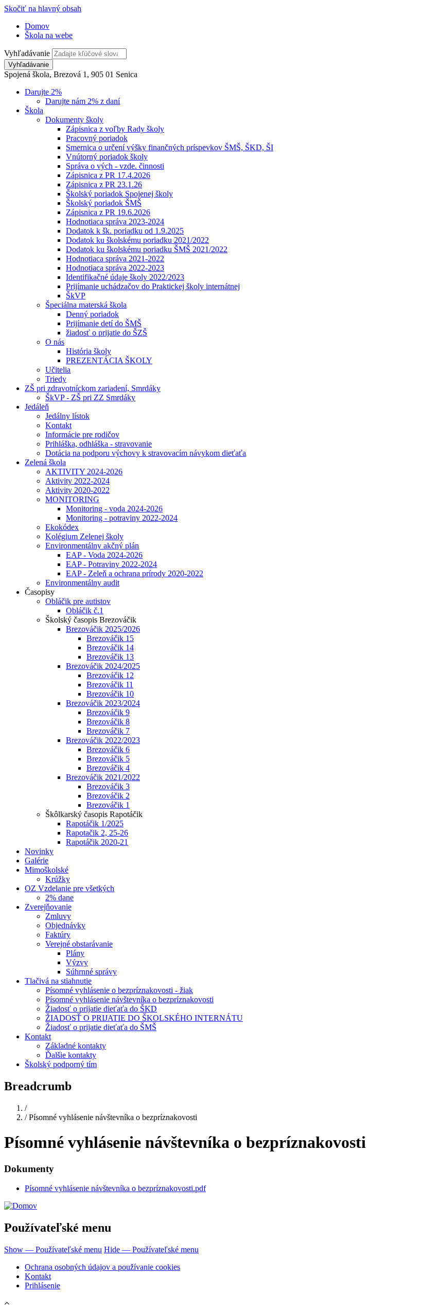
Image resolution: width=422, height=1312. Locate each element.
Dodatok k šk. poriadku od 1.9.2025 (125, 230)
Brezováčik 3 (108, 786)
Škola (34, 110)
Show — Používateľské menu (53, 1249)
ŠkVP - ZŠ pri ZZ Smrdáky (90, 397)
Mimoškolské (46, 869)
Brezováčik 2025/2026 (103, 629)
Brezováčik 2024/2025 (103, 666)
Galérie (36, 860)
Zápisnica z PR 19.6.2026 (108, 212)
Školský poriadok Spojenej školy (119, 193)
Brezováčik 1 (108, 805)
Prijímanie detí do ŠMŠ (104, 323)
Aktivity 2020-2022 (77, 490)
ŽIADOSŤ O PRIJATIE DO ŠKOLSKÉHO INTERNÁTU (144, 1018)
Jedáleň (37, 406)
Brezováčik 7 (108, 730)
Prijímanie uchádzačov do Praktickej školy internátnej (153, 286)
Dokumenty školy (74, 119)
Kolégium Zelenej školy (84, 536)
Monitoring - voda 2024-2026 (114, 508)
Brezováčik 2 (108, 795)
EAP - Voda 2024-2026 (104, 555)
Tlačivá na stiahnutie (58, 981)
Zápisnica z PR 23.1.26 (104, 184)
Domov (37, 26)
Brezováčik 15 (110, 638)
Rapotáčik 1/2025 (95, 823)
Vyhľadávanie (27, 53)
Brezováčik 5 (108, 758)
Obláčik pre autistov (78, 601)
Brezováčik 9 (108, 712)
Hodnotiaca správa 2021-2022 (115, 258)
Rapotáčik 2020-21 (97, 842)
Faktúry (58, 934)
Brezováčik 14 (110, 647)
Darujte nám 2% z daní (82, 101)
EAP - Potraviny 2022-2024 (111, 564)
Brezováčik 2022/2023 (103, 740)
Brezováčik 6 (108, 749)
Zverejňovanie (48, 906)
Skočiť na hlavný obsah (42, 8)
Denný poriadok (92, 314)
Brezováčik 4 (108, 768)
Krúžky (57, 879)
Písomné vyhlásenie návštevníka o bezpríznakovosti (129, 999)
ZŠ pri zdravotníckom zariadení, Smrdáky (93, 388)
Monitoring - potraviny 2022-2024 (122, 517)
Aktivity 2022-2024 (77, 480)
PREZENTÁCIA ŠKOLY (109, 360)
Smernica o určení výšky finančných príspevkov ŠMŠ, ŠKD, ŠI (169, 147)
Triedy (55, 379)
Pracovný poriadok (97, 138)
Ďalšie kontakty (70, 1055)
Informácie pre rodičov (82, 434)
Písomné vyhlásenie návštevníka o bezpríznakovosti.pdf (115, 1188)
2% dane (59, 897)
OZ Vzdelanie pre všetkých (69, 888)
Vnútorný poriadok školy (107, 156)
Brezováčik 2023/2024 (103, 703)
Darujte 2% (43, 91)
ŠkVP (75, 295)
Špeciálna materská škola (86, 304)
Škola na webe (49, 35)
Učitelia (58, 369)
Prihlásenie (42, 1285)
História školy (88, 351)
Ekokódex (62, 527)
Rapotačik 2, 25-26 (97, 832)
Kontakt (58, 425)
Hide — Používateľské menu (151, 1249)
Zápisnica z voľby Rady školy (115, 129)
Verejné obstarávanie (79, 943)
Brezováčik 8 (108, 721)
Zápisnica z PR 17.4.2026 (108, 175)
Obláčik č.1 (84, 610)
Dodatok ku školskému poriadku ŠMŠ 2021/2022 (146, 249)
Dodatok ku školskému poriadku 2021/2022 (137, 240)
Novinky (39, 851)
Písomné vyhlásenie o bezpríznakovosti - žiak (119, 990)
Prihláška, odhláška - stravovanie (98, 443)
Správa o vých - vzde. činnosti (115, 166)
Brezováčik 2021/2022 (103, 777)
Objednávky (65, 925)
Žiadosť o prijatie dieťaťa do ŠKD (101, 1008)
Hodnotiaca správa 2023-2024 (115, 221)
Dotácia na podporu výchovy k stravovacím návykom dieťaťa (145, 453)
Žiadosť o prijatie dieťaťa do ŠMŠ (100, 1027)
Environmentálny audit (82, 582)
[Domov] (20, 1205)
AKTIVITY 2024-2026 (83, 471)
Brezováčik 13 (110, 656)
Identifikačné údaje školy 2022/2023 (125, 277)
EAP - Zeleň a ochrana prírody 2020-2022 (134, 573)
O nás (54, 342)
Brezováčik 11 (109, 684)
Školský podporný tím (61, 1064)
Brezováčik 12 (110, 675)
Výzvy (77, 962)
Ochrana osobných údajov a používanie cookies (102, 1267)
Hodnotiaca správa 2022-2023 (115, 267)
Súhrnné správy (91, 971)
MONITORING (72, 499)
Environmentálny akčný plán (92, 545)
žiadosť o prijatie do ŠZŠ (106, 332)
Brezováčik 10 (110, 693)
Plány (75, 953)
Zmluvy (58, 916)
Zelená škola (45, 462)
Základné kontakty (75, 1045)
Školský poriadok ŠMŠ (104, 203)
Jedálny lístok (67, 416)
